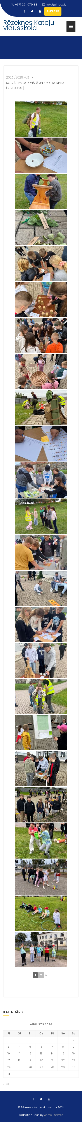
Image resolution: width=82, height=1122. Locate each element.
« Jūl (6, 1084)
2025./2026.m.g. (18, 77)
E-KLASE (53, 11)
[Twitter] (31, 11)
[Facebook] (24, 11)
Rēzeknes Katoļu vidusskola (28, 25)
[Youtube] (39, 11)
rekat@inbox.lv (56, 4)
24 (8, 1067)
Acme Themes (53, 1115)
